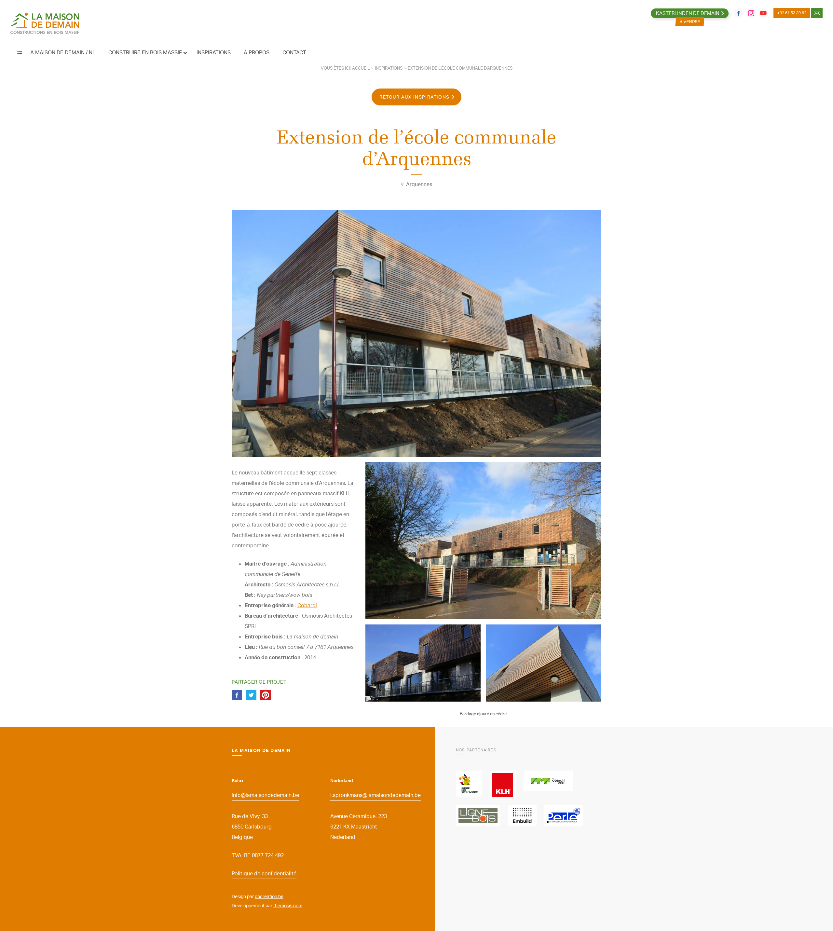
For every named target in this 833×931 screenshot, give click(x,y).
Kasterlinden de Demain (687, 13)
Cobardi (307, 605)
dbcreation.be (269, 896)
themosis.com (287, 905)
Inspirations (389, 68)
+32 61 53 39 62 (791, 12)
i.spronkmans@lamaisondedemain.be (375, 795)
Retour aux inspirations (414, 97)
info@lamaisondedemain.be (265, 795)
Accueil (361, 68)
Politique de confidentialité (264, 873)
